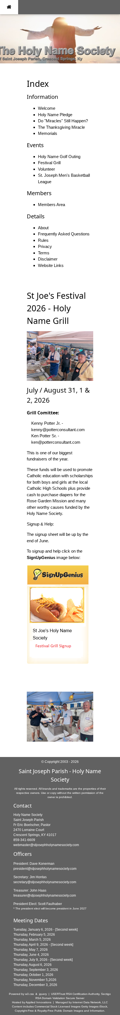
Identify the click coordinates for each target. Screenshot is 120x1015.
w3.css (29, 993)
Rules (43, 240)
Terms (43, 252)
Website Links (51, 265)
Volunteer (46, 169)
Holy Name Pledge (55, 114)
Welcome (46, 108)
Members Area (51, 204)
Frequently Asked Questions (64, 233)
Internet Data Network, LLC (90, 1002)
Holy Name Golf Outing (59, 156)
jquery (43, 993)
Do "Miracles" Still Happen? (63, 120)
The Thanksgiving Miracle (61, 127)
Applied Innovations (38, 1002)
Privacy (45, 246)
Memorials (47, 133)
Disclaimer (47, 259)
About (43, 227)
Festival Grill (49, 162)
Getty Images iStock (94, 1006)
